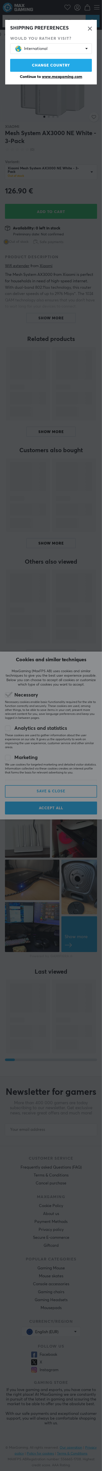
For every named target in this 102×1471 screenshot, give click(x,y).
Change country (51, 65)
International (36, 49)
